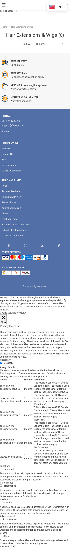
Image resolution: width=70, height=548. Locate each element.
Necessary (8, 362)
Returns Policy (9, 202)
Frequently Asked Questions (16, 224)
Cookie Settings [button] (8, 312)
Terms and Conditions (13, 235)
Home (4, 26)
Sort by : (27, 43)
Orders (5, 213)
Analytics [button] (5, 499)
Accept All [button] (22, 312)
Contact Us (7, 154)
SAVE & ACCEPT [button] (8, 546)
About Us (6, 148)
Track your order (10, 218)
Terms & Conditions (11, 170)
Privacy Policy (9, 165)
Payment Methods (11, 191)
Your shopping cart (11, 207)
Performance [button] (6, 482)
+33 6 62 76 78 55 (11, 121)
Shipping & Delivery (11, 196)
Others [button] (3, 532)
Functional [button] (5, 465)
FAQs (4, 185)
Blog (4, 159)
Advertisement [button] (7, 516)
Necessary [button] (5, 359)
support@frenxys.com (13, 125)
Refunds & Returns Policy (14, 230)
